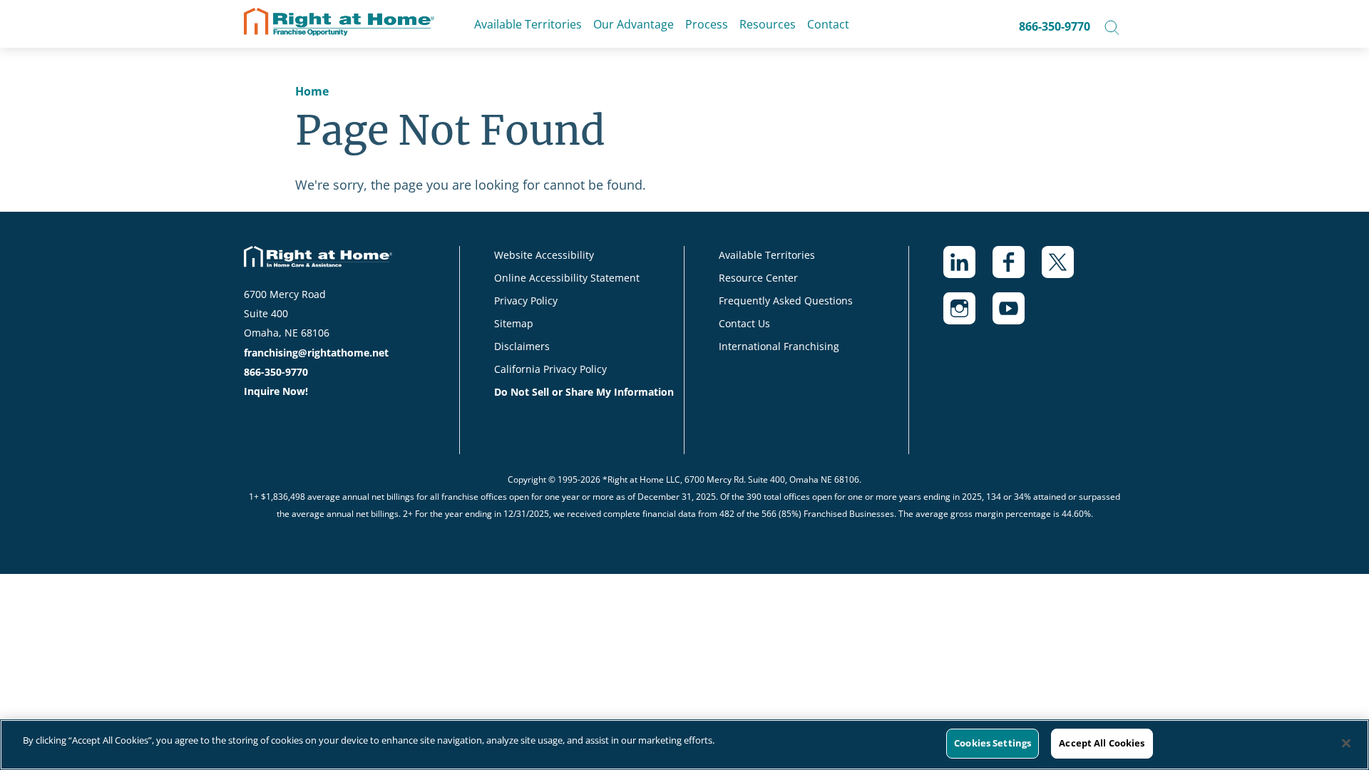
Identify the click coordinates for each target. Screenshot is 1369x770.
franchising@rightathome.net (316, 352)
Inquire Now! (276, 391)
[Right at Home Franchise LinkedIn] (968, 269)
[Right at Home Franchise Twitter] (1066, 269)
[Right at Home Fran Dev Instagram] (968, 315)
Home (312, 91)
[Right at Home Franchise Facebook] (1017, 269)
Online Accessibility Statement (567, 277)
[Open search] (1112, 26)
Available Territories (528, 24)
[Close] (1346, 743)
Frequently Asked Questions (786, 300)
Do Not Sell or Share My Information (584, 392)
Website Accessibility (544, 255)
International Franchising (779, 346)
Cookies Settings (992, 742)
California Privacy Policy (550, 369)
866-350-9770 (1054, 26)
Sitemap (513, 323)
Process (706, 24)
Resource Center (758, 277)
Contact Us (744, 323)
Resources (767, 24)
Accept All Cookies (1101, 742)
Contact (828, 24)
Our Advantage (633, 24)
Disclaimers (522, 346)
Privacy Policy (526, 300)
